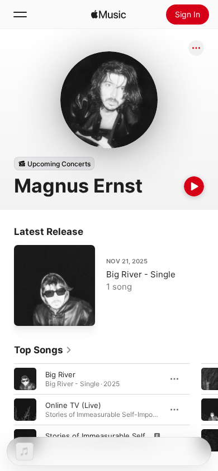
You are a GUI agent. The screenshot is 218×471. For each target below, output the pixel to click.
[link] (43, 350)
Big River (60, 374)
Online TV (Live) (73, 405)
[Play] (194, 186)
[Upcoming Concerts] (54, 163)
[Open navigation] (20, 14)
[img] (108, 14)
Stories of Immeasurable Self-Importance (116, 435)
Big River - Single (141, 274)
